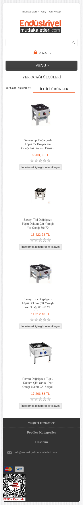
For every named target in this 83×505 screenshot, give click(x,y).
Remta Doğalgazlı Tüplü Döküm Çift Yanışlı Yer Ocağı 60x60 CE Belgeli (37, 382)
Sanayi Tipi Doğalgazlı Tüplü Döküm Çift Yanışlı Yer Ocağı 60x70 (38, 223)
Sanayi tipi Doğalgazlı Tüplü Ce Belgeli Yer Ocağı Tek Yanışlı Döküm (37, 144)
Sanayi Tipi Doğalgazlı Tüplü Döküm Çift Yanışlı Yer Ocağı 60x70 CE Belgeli (38, 305)
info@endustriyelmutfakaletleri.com (36, 452)
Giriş (43, 11)
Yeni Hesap (54, 11)
